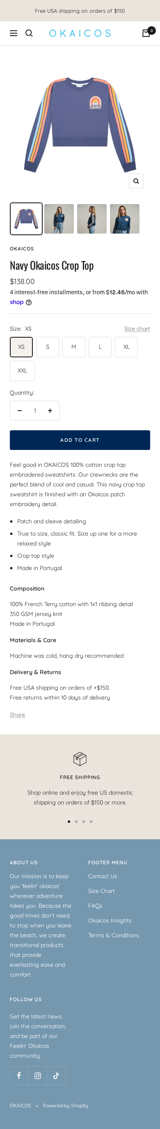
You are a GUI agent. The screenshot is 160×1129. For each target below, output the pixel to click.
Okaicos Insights (110, 920)
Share (17, 714)
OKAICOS (22, 248)
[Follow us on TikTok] (56, 1075)
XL (126, 346)
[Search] (29, 33)
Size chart (137, 328)
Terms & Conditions (113, 935)
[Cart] (146, 33)
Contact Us (102, 876)
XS (21, 346)
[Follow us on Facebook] (19, 1075)
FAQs (95, 905)
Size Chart (101, 891)
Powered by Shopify (65, 1105)
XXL (22, 370)
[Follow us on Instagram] (37, 1075)
